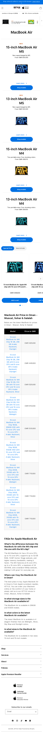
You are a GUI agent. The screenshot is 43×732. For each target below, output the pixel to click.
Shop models (21, 87)
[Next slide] (41, 20)
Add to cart (15, 300)
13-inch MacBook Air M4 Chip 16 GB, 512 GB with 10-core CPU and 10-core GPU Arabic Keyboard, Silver (13, 384)
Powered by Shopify (28, 728)
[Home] (17, 7)
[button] (2, 8)
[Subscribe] (35, 711)
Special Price (7, 248)
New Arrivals (20, 248)
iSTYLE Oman (18, 728)
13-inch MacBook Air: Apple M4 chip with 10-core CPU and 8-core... (15, 286)
